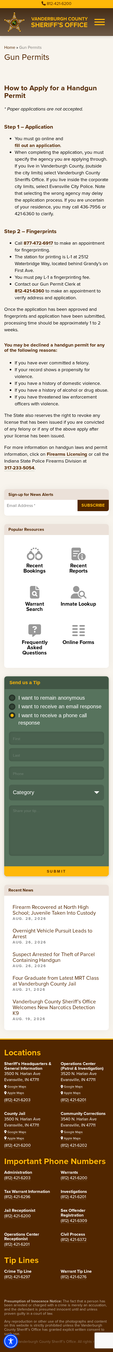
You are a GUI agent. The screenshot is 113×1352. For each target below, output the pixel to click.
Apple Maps (15, 1093)
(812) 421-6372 (73, 1239)
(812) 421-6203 (17, 1100)
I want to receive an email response (59, 706)
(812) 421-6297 (17, 1277)
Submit (56, 871)
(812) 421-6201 (73, 1100)
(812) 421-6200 (17, 1145)
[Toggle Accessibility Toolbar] (11, 1341)
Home (9, 47)
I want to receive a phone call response (52, 719)
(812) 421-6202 (74, 1145)
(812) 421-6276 (73, 1277)
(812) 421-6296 (17, 1197)
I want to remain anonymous (51, 698)
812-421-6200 (59, 4)
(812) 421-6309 (74, 1221)
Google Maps (16, 1086)
